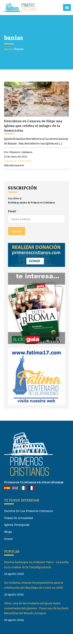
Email (12, 211)
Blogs (8, 531)
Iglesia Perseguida (17, 524)
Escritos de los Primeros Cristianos (28, 511)
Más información (14, 165)
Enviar (16, 231)
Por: (18, 152)
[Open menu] (67, 7)
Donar (8, 538)
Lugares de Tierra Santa (17, 160)
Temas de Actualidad (18, 518)
